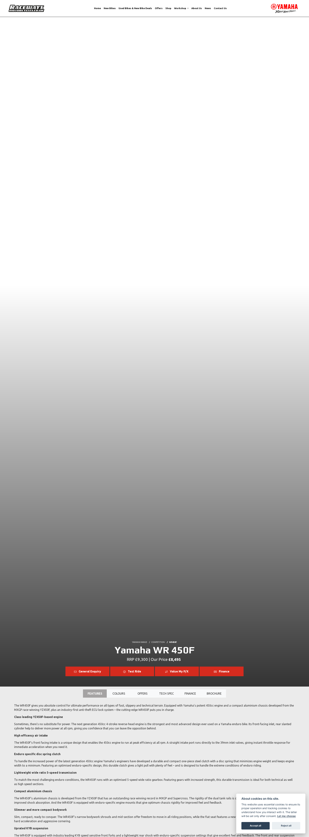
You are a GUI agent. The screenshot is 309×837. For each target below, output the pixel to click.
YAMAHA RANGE (139, 642)
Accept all (255, 825)
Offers (159, 8)
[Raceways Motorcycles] (26, 8)
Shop (168, 8)
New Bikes (110, 8)
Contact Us (220, 8)
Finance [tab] (190, 693)
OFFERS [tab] (143, 693)
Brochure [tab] (214, 693)
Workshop (180, 8)
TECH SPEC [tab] (166, 693)
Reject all (286, 825)
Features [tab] (95, 693)
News (208, 8)
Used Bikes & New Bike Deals (135, 8)
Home (97, 8)
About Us (196, 8)
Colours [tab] (118, 693)
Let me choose (286, 816)
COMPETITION (158, 642)
